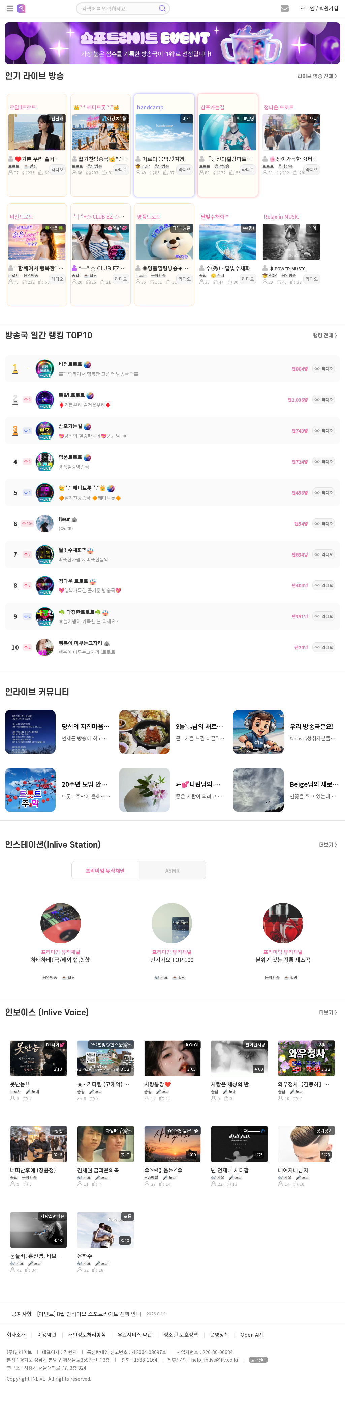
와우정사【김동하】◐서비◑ (306, 1084)
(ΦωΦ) (66, 528)
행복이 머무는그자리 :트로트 (87, 652)
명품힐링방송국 (74, 466)
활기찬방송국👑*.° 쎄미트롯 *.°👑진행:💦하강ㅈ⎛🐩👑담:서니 (102, 159)
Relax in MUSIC (282, 216)
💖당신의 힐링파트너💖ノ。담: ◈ (93, 435)
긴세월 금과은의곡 (98, 1170)
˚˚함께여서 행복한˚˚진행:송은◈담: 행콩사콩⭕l (38, 268)
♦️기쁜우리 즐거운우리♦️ (85, 404)
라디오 (57, 169)
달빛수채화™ (214, 216)
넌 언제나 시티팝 (230, 1170)
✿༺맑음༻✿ (163, 1170)
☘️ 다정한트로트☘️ (80, 611)
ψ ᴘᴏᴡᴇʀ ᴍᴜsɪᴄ (287, 268)
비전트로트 (21, 216)
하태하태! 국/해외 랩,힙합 (60, 960)
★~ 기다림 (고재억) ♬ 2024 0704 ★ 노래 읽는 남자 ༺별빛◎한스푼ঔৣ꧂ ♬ (105, 1084)
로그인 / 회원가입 (319, 8)
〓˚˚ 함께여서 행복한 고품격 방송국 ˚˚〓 (98, 373)
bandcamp (150, 107)
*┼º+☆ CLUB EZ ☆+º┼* (102, 216)
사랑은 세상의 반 (230, 1084)
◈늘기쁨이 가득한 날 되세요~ (88, 621)
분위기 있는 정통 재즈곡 (283, 960)
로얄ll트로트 (23, 107)
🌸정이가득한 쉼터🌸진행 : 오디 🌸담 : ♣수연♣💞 (293, 159)
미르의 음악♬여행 (162, 159)
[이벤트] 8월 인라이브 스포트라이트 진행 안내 (89, 1314)
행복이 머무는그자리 (80, 642)
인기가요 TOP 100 (171, 960)
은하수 (84, 1256)
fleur (64, 519)
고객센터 (258, 1360)
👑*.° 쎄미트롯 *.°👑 (96, 107)
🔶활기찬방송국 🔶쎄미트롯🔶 (90, 497)
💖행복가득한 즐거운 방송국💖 (90, 590)
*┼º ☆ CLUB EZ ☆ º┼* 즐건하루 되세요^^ (102, 268)
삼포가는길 (212, 107)
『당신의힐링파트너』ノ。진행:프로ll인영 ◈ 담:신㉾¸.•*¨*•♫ (230, 159)
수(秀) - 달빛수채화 (227, 268)
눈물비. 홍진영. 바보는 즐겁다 (38, 1256)
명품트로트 (149, 216)
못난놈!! (19, 1084)
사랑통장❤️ (157, 1084)
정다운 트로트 (279, 107)
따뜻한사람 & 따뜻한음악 (83, 559)
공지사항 (22, 1314)
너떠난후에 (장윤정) (33, 1170)
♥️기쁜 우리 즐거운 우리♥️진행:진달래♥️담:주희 (38, 159)
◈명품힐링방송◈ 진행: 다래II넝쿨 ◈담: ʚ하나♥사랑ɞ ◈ (166, 268)
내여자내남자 (293, 1170)
